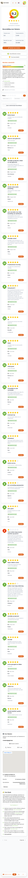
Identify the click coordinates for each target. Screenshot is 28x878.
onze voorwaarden (17, 809)
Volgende (22, 840)
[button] (14, 834)
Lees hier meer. (14, 828)
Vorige (5, 840)
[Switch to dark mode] (16, 3)
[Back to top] (23, 874)
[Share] (14, 874)
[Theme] (18, 874)
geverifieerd (15, 825)
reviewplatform (18, 813)
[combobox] (7, 98)
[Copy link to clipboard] (13, 3)
